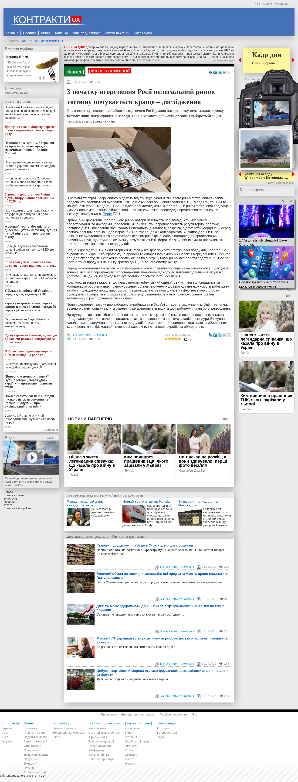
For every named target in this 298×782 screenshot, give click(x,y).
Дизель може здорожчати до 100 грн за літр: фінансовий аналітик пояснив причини (160, 608)
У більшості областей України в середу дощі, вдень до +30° (169, 57)
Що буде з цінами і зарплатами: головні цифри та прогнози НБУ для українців (30, 249)
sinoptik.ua (24, 508)
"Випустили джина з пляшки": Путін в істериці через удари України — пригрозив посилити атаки (28, 382)
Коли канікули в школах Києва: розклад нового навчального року (30, 263)
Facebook (281, 3)
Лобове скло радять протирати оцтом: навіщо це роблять (28, 353)
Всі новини (51, 429)
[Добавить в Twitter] (220, 73)
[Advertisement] (149, 378)
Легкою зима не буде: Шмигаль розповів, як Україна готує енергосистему (27, 323)
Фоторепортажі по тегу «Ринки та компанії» (105, 495)
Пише (107, 214)
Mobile (267, 3)
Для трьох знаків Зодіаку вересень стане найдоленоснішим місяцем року (134, 47)
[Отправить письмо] (229, 73)
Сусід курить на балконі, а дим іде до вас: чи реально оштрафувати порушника (31, 339)
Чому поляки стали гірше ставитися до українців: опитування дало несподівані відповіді (30, 214)
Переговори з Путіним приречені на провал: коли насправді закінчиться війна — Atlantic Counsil (29, 148)
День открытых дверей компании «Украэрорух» (102, 512)
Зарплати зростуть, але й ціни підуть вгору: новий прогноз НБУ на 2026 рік (29, 198)
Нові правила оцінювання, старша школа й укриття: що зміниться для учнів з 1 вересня (30, 166)
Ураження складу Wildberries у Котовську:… (266, 175)
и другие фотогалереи (280, 182)
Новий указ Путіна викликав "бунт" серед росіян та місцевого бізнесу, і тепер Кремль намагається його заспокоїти (30, 112)
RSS (257, 3)
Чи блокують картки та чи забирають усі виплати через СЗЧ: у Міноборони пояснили (31, 278)
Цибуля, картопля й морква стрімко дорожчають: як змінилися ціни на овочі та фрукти (162, 672)
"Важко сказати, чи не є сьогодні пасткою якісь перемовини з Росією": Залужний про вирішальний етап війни (29, 401)
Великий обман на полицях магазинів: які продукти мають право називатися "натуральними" (162, 576)
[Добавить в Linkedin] (215, 73)
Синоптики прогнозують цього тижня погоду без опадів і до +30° (30, 365)
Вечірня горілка (19, 48)
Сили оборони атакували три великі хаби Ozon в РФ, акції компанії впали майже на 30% (29, 482)
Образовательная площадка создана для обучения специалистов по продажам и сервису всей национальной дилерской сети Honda (148, 514)
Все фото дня (253, 79)
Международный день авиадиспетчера (85, 503)
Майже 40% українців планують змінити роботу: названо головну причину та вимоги (161, 640)
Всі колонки (13, 88)
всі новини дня (224, 60)
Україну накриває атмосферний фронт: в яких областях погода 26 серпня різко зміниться (149, 58)
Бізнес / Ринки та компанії (90, 334)
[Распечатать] (224, 73)
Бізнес (27, 41)
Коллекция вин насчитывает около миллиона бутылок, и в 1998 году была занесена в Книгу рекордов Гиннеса (217, 517)
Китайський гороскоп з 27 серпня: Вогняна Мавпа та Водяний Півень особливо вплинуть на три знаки (29, 182)
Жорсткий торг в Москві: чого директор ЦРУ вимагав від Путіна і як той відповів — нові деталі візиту (144, 53)
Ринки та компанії (48, 41)
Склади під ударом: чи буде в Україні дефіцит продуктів (144, 545)
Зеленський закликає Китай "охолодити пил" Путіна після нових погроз (30, 419)
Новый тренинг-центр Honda (146, 501)
